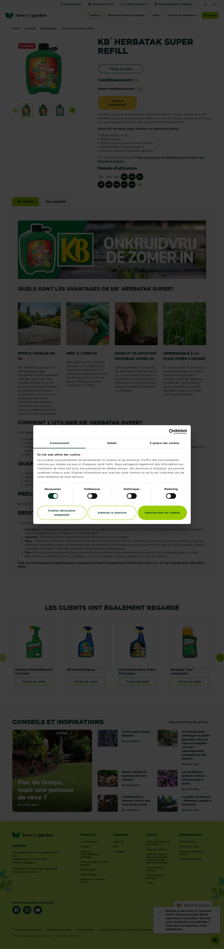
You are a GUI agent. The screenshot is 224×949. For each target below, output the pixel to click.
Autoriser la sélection (112, 512)
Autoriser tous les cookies (162, 512)
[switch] (92, 496)
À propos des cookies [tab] (164, 443)
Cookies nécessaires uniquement (61, 513)
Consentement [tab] (59, 443)
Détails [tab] (112, 443)
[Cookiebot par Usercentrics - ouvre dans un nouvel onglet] (171, 431)
